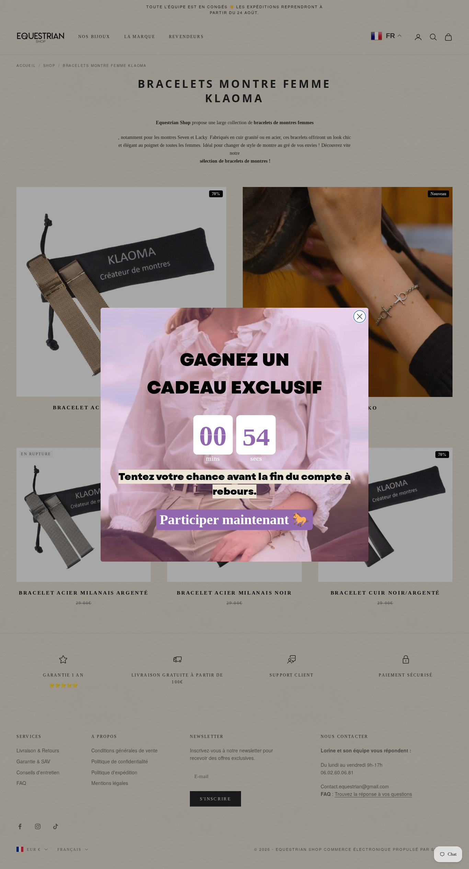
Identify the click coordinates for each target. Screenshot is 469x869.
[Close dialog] (360, 316)
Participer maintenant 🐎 (234, 519)
